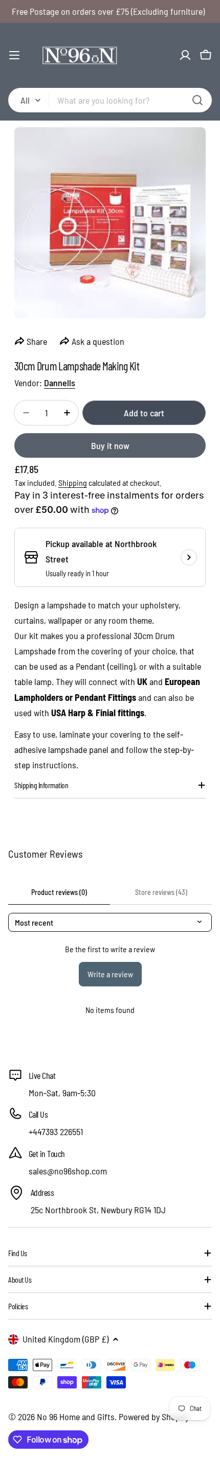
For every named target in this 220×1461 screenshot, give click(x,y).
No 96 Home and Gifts (76, 1416)
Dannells (59, 382)
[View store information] (189, 557)
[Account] (185, 55)
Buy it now (110, 445)
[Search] (197, 100)
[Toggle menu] (14, 55)
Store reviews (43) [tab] (161, 892)
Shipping (72, 482)
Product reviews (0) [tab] (59, 892)
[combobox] (110, 100)
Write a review (110, 974)
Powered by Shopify (154, 1416)
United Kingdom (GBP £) (65, 1339)
